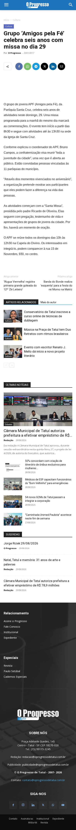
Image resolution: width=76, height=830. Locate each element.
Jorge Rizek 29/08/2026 (21, 543)
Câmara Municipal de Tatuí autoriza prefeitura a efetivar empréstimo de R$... (38, 433)
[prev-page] (6, 365)
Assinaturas (27, 818)
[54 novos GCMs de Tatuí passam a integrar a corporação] (13, 501)
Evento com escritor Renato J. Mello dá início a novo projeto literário (45, 351)
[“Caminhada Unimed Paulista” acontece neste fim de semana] (13, 519)
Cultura (16, 20)
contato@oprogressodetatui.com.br (43, 780)
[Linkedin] (53, 66)
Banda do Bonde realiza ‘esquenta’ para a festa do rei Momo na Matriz (56, 285)
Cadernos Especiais (15, 676)
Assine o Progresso (15, 621)
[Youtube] (63, 805)
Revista (8, 665)
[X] (44, 66)
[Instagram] (23, 805)
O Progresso (14, 53)
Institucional (11, 632)
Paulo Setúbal (12, 671)
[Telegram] (36, 66)
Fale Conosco (12, 626)
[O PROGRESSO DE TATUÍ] (37, 5)
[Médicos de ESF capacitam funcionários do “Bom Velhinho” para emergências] (13, 484)
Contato (13, 818)
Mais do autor (48, 302)
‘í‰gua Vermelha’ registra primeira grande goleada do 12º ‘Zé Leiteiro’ (20, 285)
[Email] (61, 66)
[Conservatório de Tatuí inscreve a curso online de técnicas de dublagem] (13, 316)
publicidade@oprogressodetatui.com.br (45, 764)
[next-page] (12, 365)
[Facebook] (19, 66)
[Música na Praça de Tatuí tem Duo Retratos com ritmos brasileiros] (13, 334)
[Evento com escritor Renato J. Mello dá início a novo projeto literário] (13, 351)
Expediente (10, 637)
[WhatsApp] (27, 66)
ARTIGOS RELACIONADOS (21, 302)
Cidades (8, 424)
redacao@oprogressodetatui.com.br (43, 757)
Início (6, 20)
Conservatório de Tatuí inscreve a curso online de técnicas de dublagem (47, 316)
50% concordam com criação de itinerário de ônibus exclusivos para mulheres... (45, 464)
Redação (8, 440)
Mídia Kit (32, 822)
